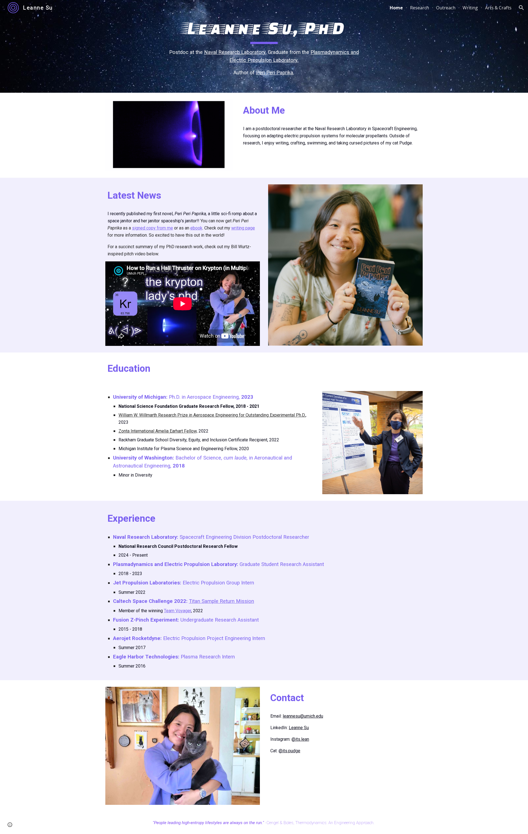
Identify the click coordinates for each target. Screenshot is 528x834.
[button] (521, 7)
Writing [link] (470, 8)
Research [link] (419, 8)
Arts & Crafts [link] (498, 8)
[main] (264, 46)
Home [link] (396, 8)
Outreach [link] (445, 8)
